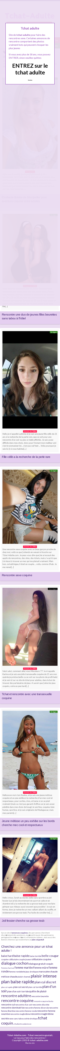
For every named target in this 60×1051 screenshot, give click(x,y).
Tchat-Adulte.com (16, 1035)
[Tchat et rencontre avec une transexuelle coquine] (30, 627)
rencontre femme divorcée (37, 1008)
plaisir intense (44, 975)
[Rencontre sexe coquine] (30, 507)
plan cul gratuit (38, 939)
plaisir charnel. (24, 976)
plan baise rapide (17, 981)
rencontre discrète (40, 1004)
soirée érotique (31, 1018)
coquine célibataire (9, 959)
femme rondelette (17, 971)
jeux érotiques (32, 971)
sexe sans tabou (16, 1018)
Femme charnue (7, 968)
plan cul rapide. (7, 987)
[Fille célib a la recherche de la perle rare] (30, 380)
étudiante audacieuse (22, 1024)
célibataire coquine (41, 959)
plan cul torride (35, 987)
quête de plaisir (38, 991)
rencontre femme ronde (26, 1011)
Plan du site (30, 1043)
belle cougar (50, 955)
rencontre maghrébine (20, 1014)
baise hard (7, 955)
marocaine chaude (48, 971)
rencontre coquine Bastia (43, 1001)
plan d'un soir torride (18, 991)
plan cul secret (20, 987)
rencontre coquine (17, 1000)
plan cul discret (45, 982)
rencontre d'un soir (23, 1004)
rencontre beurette (40, 996)
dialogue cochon (15, 963)
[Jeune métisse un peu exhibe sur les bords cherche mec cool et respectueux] (30, 751)
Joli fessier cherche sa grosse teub (23, 920)
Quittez (30, 80)
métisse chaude (9, 976)
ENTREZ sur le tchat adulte (30, 69)
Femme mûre (40, 967)
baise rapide (21, 955)
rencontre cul (8, 1004)
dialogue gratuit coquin (41, 963)
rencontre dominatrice (12, 1007)
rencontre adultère (16, 996)
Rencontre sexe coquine (17, 575)
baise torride (35, 956)
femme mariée (23, 967)
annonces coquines (20, 933)
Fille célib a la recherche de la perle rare (26, 456)
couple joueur (25, 959)
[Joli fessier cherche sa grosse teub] (30, 866)
